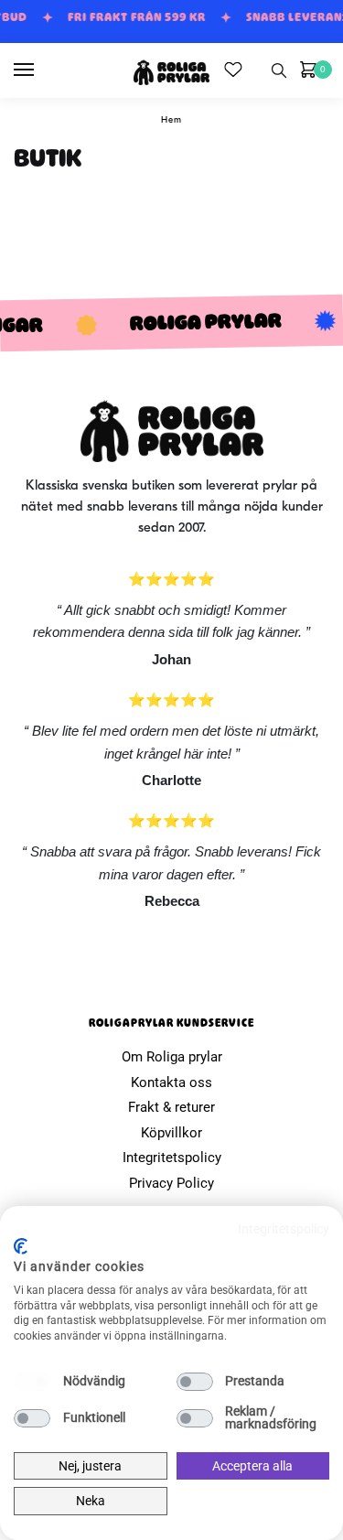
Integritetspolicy (172, 1157)
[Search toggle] (279, 70)
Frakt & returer (171, 1107)
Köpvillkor (171, 1133)
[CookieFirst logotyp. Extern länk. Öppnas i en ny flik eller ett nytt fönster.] (20, 1246)
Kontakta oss (171, 1082)
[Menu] (41, 70)
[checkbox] (32, 1382)
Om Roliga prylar (172, 1057)
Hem (171, 120)
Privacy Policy (171, 1183)
